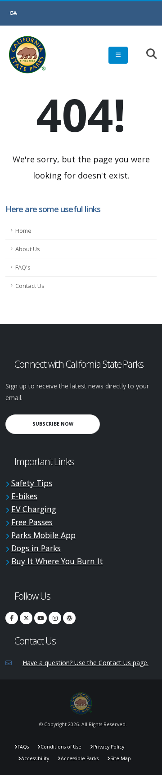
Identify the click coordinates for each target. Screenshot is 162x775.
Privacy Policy (108, 747)
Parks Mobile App (43, 535)
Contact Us (30, 286)
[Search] (147, 54)
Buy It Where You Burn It (57, 561)
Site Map (120, 758)
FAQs (23, 747)
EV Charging (33, 509)
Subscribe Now (66, 423)
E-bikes (24, 496)
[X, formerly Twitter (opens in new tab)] (26, 618)
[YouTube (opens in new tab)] (40, 618)
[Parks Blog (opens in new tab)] (69, 618)
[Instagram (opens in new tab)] (55, 618)
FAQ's (23, 267)
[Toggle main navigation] (118, 55)
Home (23, 230)
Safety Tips (31, 483)
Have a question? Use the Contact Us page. (85, 662)
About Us (27, 249)
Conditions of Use (60, 747)
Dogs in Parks (36, 548)
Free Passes (32, 522)
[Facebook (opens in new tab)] (11, 618)
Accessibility (35, 758)
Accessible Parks (80, 758)
